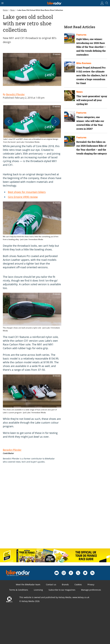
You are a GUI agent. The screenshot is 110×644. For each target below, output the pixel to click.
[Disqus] (47, 509)
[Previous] (8, 121)
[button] (32, 124)
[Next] (55, 121)
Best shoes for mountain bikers (27, 192)
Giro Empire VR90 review (23, 197)
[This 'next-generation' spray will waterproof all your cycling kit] (69, 95)
